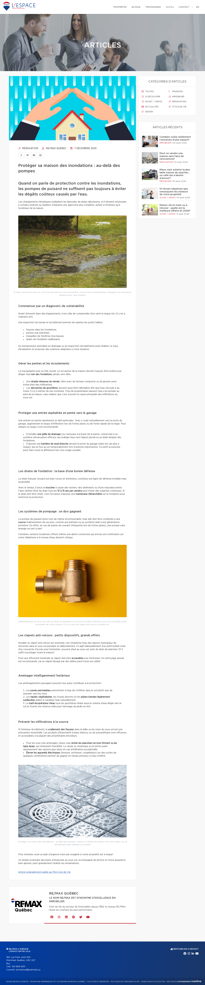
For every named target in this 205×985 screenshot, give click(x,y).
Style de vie (179, 107)
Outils (170, 7)
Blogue (136, 7)
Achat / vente (153, 102)
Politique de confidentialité (125, 981)
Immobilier (178, 97)
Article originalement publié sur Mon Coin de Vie (44, 872)
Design (148, 112)
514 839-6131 (18, 967)
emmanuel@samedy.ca (28, 970)
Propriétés (120, 7)
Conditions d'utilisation (153, 981)
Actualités (151, 107)
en (197, 7)
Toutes (149, 92)
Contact (184, 7)
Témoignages (153, 7)
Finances (177, 92)
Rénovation (29, 148)
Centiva (196, 981)
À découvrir (152, 97)
